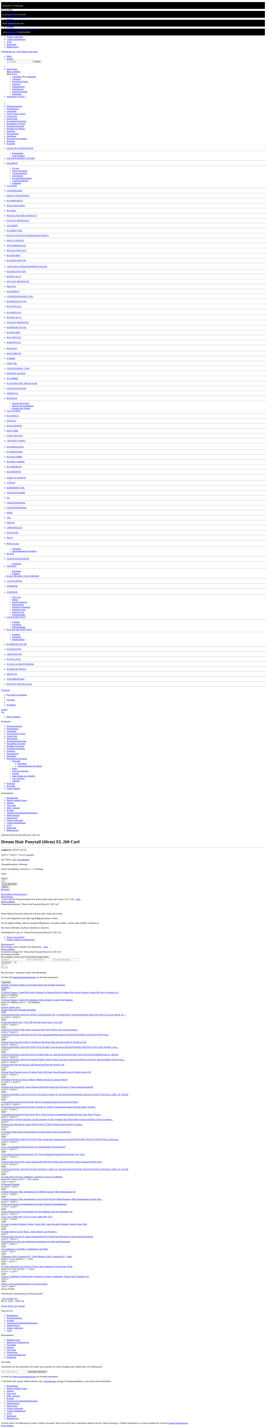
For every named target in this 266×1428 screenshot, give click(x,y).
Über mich (11, 22)
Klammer (12, 378)
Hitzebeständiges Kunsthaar (24, 551)
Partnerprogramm (14, 726)
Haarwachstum (16, 260)
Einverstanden (7, 1425)
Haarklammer (16, 462)
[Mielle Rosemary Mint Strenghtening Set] (20, 1192)
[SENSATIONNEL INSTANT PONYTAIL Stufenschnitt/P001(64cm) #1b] (35, 1035)
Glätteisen (14, 411)
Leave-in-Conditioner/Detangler (27, 266)
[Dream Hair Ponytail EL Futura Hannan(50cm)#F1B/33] (27, 1162)
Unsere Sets (12, 736)
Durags (11, 421)
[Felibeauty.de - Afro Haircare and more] (19, 51)
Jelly (10, 537)
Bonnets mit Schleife (21, 408)
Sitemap (10, 19)
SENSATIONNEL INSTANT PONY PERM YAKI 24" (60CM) (89, 1055)
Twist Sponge (15, 436)
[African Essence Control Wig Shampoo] (19, 1000)
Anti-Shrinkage (16, 245)
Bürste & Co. (14, 317)
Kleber (15, 599)
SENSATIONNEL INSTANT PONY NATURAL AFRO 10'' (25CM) (97, 1169)
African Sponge (16, 478)
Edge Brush (14, 353)
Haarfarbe (13, 255)
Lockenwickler (16, 388)
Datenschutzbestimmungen (24, 977)
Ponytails (13, 544)
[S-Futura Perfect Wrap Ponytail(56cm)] (19, 1132)
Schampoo (13, 291)
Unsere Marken (13, 788)
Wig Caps (16, 597)
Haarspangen (15, 447)
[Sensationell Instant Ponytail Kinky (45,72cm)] (22, 1154)
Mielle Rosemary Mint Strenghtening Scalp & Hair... (79, 1199)
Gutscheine (11, 731)
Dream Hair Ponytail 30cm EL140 (49, 1064)
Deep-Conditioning (18, 196)
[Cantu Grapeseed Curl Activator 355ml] (19, 1266)
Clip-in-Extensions (18, 558)
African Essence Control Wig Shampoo (55, 1000)
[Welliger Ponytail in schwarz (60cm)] (18, 1079)
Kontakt (10, 27)
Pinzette (12, 674)
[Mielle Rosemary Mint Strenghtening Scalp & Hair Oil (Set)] (28, 1199)
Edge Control (15, 240)
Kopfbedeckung (17, 301)
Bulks (10, 554)
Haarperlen (14, 467)
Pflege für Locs (16, 250)
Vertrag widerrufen (15, 37)
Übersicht (16, 79)
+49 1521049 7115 (9, 1298)
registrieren (31, 76)
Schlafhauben (16, 205)
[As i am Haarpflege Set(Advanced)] (17, 1147)
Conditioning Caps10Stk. (37, 1249)
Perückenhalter (18, 614)
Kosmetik (11, 786)
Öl (8, 498)
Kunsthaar (16, 549)
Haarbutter (14, 230)
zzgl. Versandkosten (21, 859)
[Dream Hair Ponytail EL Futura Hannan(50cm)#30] (24, 1087)
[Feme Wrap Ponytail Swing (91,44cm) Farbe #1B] (24, 1072)
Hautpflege (14, 306)
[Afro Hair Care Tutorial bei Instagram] (13, 1306)
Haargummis (14, 457)
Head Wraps (12, 738)
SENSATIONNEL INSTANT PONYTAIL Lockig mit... (94, 1139)
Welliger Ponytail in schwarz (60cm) (52, 1079)
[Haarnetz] (6, 1184)
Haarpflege (14, 312)
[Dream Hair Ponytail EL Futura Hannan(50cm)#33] (24, 1236)
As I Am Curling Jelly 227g (40, 1216)
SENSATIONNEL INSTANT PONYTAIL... (89, 1035)
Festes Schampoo (19, 171)
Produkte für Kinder (15, 746)
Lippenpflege (15, 527)
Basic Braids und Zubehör (23, 576)
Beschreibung (7, 894)
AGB (9, 42)
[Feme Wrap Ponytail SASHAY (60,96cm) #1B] (23, 1042)
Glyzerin (12, 225)
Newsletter (11, 1345)
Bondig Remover (19, 602)
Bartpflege (14, 342)
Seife (10, 513)
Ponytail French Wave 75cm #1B (47, 1022)
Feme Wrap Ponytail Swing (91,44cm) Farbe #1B (69, 1072)
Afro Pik (12, 363)
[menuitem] (136, 14)
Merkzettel (16, 94)
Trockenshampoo (19, 173)
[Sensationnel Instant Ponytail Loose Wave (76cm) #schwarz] (28, 1114)
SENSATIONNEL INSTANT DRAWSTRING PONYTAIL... (97, 1060)
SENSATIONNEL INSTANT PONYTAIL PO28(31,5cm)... (91, 1047)
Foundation (14, 649)
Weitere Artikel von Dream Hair (21, 939)
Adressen (16, 84)
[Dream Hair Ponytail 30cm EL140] (17, 1064)
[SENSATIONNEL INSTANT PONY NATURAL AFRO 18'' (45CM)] (33, 1094)
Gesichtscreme (16, 493)
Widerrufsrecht (13, 32)
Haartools (11, 751)
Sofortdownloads (19, 91)
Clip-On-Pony (14, 581)
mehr (78, 899)
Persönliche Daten (20, 81)
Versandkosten (49, 1381)
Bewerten (5, 889)
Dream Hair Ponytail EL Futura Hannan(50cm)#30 (70, 1087)
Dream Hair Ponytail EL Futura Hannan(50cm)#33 (70, 1236)
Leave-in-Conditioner (20, 148)
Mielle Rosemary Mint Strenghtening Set (57, 1192)
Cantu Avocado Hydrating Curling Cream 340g (66, 1224)
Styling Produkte (18, 220)
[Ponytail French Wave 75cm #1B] (17, 1022)
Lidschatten (14, 654)
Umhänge (12, 393)
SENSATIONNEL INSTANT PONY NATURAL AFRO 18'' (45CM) (97, 1094)
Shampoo (12, 163)
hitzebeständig (18, 639)
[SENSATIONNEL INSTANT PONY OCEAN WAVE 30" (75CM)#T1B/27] (36, 1015)
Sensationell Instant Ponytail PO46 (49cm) (59, 1102)
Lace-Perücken (16, 617)
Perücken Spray (19, 609)
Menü (9, 56)
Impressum (11, 44)
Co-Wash (12, 186)
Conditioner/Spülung (20, 296)
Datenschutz (12, 34)
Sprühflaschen (16, 373)
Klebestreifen (18, 604)
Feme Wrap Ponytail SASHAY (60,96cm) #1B (65, 1042)
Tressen (11, 566)
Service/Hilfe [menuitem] (19, 28)
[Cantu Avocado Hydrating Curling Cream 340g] (23, 1224)
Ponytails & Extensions (17, 758)
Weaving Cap (18, 612)
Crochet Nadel (16, 441)
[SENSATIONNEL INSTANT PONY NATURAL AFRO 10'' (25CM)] (33, 1169)
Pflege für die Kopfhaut (22, 215)
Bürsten (12, 348)
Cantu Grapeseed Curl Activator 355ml (55, 1266)
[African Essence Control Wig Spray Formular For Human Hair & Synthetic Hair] (37, 992)
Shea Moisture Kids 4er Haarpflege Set (55, 1212)
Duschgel (13, 532)
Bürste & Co (14, 276)
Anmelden (17, 76)
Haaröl (11, 210)
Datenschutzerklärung (178, 1423)
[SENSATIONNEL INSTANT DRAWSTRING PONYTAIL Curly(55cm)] (35, 1060)
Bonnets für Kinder (20, 403)
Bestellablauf (12, 14)
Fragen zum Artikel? (16, 937)
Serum (10, 523)
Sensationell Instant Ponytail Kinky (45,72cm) (64, 1154)
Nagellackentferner (20, 664)
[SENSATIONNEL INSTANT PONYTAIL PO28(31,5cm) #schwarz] (33, 1047)
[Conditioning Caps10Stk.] (13, 1249)
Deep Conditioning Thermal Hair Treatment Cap (67, 1276)
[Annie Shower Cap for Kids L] (15, 1231)
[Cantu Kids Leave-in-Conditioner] (17, 1177)
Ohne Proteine (18, 156)
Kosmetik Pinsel (16, 669)
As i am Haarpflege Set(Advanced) (49, 1147)
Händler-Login (13, 1340)
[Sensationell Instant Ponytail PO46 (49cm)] (21, 1102)
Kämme (11, 358)
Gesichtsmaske (16, 503)
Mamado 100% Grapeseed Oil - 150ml (55, 1256)
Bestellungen (18, 89)
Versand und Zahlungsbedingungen (22, 29)
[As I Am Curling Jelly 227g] (14, 1216)
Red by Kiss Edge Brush (36, 1284)
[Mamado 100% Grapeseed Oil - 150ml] (19, 1256)
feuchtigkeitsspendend (22, 178)
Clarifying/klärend (20, 181)
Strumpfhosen (16, 679)
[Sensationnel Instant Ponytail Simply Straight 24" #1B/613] (28, 1107)
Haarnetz (13, 416)
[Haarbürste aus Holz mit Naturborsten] (19, 1241)
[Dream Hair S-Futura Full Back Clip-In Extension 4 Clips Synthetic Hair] (34, 1119)
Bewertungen (20, 894)
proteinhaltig (17, 176)
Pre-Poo (11, 286)
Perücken (11, 783)
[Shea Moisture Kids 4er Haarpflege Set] (19, 1212)
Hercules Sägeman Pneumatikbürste (51, 1204)
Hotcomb (12, 431)
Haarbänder (15, 452)
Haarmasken (15, 200)
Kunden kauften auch (20, 985)
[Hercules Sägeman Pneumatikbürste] (18, 1204)
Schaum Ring (14, 426)
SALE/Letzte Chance (16, 733)
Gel (9, 518)
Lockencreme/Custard (21, 158)
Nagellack (14, 659)
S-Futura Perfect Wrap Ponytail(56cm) (54, 1132)
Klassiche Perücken (19, 629)
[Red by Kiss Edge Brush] (13, 1284)
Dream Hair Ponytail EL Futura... (68, 1124)
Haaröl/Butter (16, 271)
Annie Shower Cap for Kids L (43, 1231)
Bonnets (12, 398)
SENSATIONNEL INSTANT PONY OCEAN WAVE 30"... (99, 1015)
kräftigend (16, 183)
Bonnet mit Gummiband (22, 406)
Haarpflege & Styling (16, 743)
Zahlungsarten (18, 86)
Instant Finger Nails (19, 684)
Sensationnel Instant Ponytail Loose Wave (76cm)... (78, 1114)
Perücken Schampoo (21, 607)
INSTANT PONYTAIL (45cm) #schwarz (59, 1030)
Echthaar (16, 622)
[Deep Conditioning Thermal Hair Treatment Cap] (23, 1276)
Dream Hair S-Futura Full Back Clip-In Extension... (90, 1119)
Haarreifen (14, 472)
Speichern (6, 982)
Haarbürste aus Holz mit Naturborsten (53, 1241)
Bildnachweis (13, 47)
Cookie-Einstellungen (16, 39)
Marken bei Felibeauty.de (18, 1342)
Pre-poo (15, 168)
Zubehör (16, 573)
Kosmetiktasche (17, 644)
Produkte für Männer (16, 748)
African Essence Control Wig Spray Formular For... (96, 992)
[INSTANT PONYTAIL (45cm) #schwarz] (21, 1030)
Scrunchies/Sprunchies (16, 741)
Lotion (11, 483)
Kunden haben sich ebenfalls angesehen (47, 985)
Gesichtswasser (16, 508)
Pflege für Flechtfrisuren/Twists (28, 235)
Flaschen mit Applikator (22, 383)
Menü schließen (14, 71)
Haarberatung (13, 728)
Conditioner (14, 191)
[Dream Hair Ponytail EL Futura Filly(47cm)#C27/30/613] (27, 1124)
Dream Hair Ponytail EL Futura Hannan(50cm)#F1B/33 (77, 1162)
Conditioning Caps (18, 368)
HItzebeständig (18, 627)
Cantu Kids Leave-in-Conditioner (48, 1177)
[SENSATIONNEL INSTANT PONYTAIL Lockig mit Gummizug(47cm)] (35, 1139)
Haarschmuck (13, 753)
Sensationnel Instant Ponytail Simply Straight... (75, 1107)
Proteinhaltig (17, 153)
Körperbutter (16, 488)
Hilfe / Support (13, 24)
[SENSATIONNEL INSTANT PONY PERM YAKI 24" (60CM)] (31, 1055)
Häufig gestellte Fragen (17, 17)
